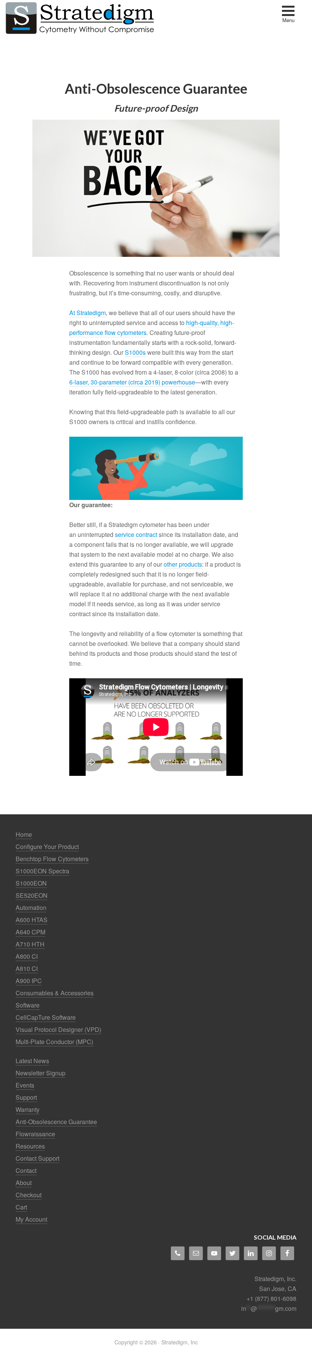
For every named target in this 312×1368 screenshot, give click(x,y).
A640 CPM (30, 931)
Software (28, 1005)
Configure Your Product (47, 846)
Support (26, 1097)
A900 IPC (29, 980)
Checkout (28, 1194)
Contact (26, 1170)
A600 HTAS (32, 919)
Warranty (28, 1109)
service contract (136, 534)
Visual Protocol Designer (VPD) (58, 1029)
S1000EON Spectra (42, 871)
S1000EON (31, 883)
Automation (31, 907)
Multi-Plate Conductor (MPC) (54, 1041)
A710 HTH (30, 944)
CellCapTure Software (46, 1017)
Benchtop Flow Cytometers (52, 858)
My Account (31, 1219)
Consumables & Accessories (55, 992)
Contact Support (37, 1158)
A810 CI (27, 968)
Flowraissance (35, 1133)
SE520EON (32, 895)
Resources (30, 1146)
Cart (21, 1207)
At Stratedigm (87, 312)
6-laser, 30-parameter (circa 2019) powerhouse (132, 382)
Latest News (32, 1060)
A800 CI (27, 956)
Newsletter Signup (40, 1072)
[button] (288, 15)
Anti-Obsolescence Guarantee (56, 1121)
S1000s (135, 352)
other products (183, 564)
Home (24, 834)
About (24, 1182)
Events (25, 1085)
